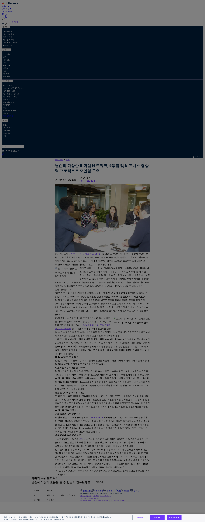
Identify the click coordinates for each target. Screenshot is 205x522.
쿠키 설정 (140, 517)
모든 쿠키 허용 (174, 517)
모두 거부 (157, 517)
